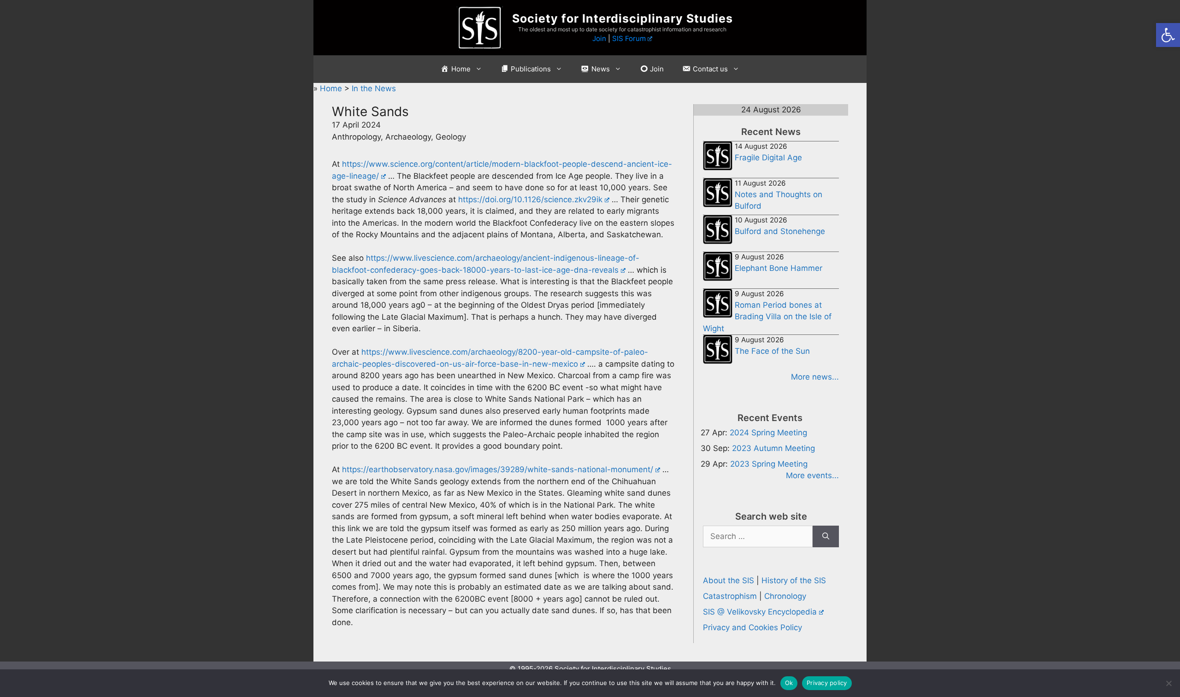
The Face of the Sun (772, 351)
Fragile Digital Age (768, 157)
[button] (1168, 35)
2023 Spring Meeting (769, 464)
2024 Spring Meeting (768, 432)
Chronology (785, 596)
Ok (789, 682)
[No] (1168, 683)
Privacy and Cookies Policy (752, 627)
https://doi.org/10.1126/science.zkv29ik (530, 199)
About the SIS (728, 580)
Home (332, 88)
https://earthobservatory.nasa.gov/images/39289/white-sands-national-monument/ (497, 469)
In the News (374, 88)
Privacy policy (827, 682)
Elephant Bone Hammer (778, 268)
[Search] (826, 537)
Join (599, 38)
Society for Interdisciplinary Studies (622, 18)
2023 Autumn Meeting (773, 448)
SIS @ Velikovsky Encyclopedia (760, 611)
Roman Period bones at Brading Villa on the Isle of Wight (767, 316)
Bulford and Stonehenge (780, 231)
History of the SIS (793, 580)
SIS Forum (629, 38)
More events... (812, 475)
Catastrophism (730, 596)
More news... (815, 376)
